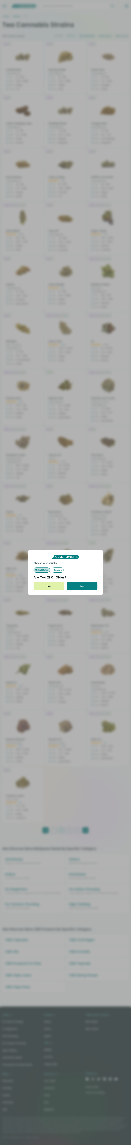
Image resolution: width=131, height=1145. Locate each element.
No (49, 586)
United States (41, 570)
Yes (82, 586)
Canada (57, 570)
